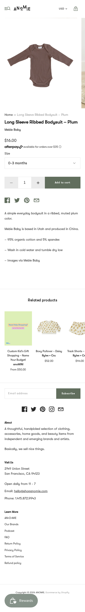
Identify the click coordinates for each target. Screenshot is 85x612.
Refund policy (13, 563)
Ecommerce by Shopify (57, 592)
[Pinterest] (42, 409)
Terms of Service (14, 556)
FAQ (7, 537)
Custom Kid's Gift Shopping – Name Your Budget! (18, 355)
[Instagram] (51, 409)
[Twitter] (33, 409)
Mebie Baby (13, 129)
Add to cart (62, 182)
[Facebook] (24, 409)
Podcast (9, 530)
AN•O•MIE (11, 518)
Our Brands (11, 524)
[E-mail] (60, 409)
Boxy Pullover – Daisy (49, 351)
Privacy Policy (13, 550)
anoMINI (18, 364)
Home (9, 114)
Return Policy (13, 543)
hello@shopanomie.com (31, 491)
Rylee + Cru (49, 355)
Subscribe (68, 393)
